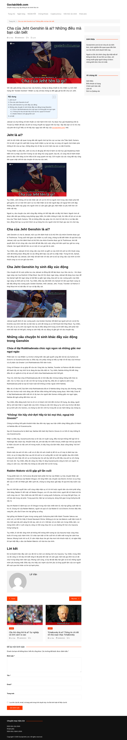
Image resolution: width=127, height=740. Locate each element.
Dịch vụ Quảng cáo (93, 91)
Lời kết (12, 116)
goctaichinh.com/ (58, 128)
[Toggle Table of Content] (53, 97)
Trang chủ (11, 14)
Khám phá (83, 14)
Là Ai (34, 38)
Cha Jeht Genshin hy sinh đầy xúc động (23, 105)
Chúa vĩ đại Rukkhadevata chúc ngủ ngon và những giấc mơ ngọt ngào (34, 109)
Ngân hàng (21, 14)
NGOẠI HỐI (32, 14)
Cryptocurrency (56, 14)
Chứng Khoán (43, 14)
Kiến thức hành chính (14, 731)
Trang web (10, 693)
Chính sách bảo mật (93, 86)
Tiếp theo (74, 598)
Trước (13, 598)
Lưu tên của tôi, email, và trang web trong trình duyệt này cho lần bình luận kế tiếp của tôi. (38, 702)
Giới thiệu (89, 81)
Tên (9, 675)
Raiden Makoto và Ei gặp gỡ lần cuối (24, 114)
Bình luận (11, 656)
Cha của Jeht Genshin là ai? (19, 102)
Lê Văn (11, 38)
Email (9, 684)
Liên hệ (89, 89)
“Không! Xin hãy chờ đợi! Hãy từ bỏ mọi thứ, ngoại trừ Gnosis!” (32, 111)
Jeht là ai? (12, 100)
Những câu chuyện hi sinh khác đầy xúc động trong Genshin (30, 107)
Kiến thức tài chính (70, 14)
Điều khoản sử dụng (93, 83)
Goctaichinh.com (17, 4)
